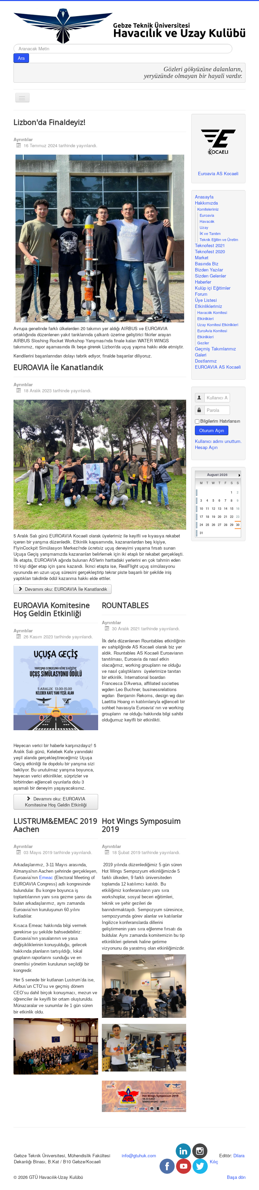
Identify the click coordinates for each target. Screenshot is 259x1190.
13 (219, 508)
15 (231, 508)
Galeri (200, 355)
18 (207, 516)
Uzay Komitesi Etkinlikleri (217, 324)
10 (201, 508)
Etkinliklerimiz (208, 306)
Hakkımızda (206, 203)
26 (213, 525)
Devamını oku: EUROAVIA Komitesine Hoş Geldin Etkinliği (56, 801)
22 (231, 516)
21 (225, 516)
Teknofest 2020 (210, 251)
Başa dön (236, 1177)
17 (201, 516)
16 (237, 508)
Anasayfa (204, 197)
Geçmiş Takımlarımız (215, 349)
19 (213, 516)
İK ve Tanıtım (210, 233)
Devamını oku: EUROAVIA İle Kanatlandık (65, 589)
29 (231, 525)
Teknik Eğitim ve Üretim (219, 239)
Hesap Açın (206, 447)
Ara (21, 58)
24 (201, 525)
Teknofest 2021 (210, 245)
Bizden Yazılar (209, 270)
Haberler (203, 282)
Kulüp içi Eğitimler (212, 288)
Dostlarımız (206, 361)
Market (201, 258)
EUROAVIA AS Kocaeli (218, 367)
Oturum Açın (211, 430)
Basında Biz (207, 264)
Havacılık (207, 221)
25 (207, 525)
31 (201, 533)
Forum (201, 294)
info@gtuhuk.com (139, 1155)
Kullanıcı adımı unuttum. (218, 441)
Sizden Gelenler (210, 276)
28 (225, 525)
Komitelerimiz (208, 209)
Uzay (204, 227)
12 (213, 508)
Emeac (46, 877)
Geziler (203, 342)
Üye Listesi (206, 300)
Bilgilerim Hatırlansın (220, 421)
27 (219, 525)
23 (237, 516)
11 (207, 508)
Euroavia (207, 215)
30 (237, 525)
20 (219, 516)
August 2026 (217, 474)
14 (225, 508)
